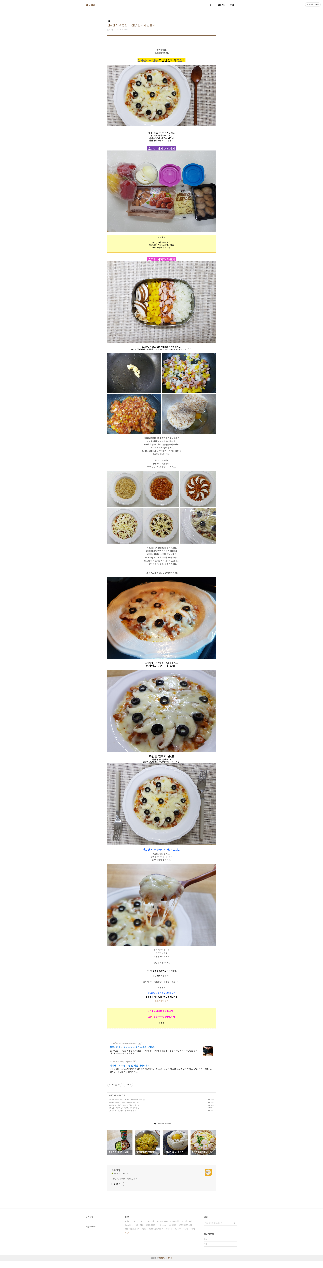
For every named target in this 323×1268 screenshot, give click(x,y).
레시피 (169, 1229)
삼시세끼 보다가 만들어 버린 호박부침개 (121, 1111)
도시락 (178, 1229)
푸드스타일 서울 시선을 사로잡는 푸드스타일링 (132, 1047)
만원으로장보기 (186, 1225)
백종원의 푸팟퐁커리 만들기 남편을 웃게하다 (123, 1102)
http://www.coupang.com (121, 1061)
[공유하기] (116, 1085)
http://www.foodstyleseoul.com (123, 1043)
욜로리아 (90, 5)
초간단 (151, 1221)
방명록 (232, 5)
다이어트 (140, 1225)
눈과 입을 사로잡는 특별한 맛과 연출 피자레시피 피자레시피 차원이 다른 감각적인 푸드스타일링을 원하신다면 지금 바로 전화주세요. (153, 1052)
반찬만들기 (187, 1221)
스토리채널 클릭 (161, 1000)
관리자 (170, 1258)
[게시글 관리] (119, 1085)
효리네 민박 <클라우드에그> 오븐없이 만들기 (123, 1105)
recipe (163, 1225)
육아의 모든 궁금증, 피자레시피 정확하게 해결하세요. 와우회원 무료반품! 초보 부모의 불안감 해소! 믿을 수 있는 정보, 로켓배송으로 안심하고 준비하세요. (161, 1070)
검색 (234, 1223)
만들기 (128, 1221)
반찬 (144, 1229)
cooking (129, 1225)
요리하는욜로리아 (132, 1229)
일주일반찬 (175, 1221)
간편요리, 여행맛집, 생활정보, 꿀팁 (124, 1179)
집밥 (136, 1221)
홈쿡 (193, 1229)
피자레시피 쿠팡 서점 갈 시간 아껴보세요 (130, 1065)
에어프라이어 (152, 1225)
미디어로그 (221, 5)
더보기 (127, 1233)
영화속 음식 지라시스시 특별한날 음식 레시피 (123, 1108)
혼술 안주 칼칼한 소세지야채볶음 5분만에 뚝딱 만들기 (125, 1099)
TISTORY (162, 1258)
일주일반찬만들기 (156, 1229)
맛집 (143, 1221)
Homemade (163, 1221)
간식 (186, 1229)
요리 (110, 1095)
